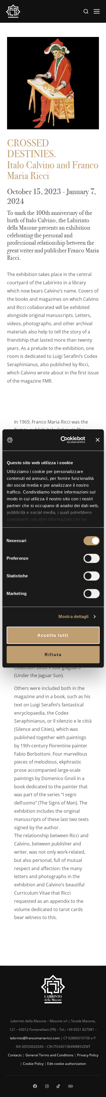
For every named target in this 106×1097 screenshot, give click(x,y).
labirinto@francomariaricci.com (35, 1038)
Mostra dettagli (74, 616)
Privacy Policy (87, 1055)
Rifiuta (53, 654)
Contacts (15, 1055)
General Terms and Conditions (49, 1055)
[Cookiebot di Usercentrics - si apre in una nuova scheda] (63, 440)
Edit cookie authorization (66, 1063)
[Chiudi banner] (97, 440)
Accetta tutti (53, 635)
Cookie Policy (33, 1063)
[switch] (91, 558)
